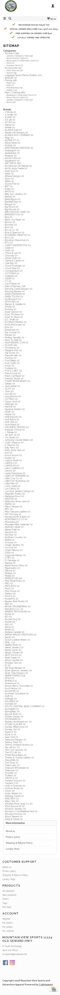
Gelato (10, 383)
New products (9, 895)
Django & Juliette (15, 304)
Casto (9, 250)
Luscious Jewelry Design (19, 491)
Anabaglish (12, 150)
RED (8, 604)
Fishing (11, 80)
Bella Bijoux (12, 199)
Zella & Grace (14, 819)
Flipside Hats (13, 355)
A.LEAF (10, 117)
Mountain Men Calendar (19, 524)
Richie (9, 614)
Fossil (9, 365)
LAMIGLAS (12, 465)
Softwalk (11, 698)
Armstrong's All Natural (18, 166)
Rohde (10, 622)
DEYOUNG (12, 301)
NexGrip (11, 534)
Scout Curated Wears (17, 639)
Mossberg (12, 522)
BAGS (9, 191)
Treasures (11, 770)
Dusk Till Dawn (14, 314)
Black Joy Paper (15, 219)
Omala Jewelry (14, 545)
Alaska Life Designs (16, 132)
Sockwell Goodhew (17, 693)
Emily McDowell (15, 324)
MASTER (11, 499)
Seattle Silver (13, 645)
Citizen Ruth (12, 258)
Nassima (11, 532)
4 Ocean (11, 114)
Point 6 (10, 596)
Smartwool (12, 683)
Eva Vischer (12, 332)
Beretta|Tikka (13, 201)
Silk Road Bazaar (15, 668)
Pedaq (10, 575)
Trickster (11, 773)
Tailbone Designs (15, 739)
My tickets (7, 927)
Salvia (9, 627)
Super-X (10, 732)
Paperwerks (12, 568)
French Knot (13, 373)
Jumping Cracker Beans (19, 440)
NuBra (9, 540)
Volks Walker (13, 793)
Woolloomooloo (15, 814)
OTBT (9, 557)
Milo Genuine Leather (17, 511)
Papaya (10, 563)
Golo (9, 391)
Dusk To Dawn (14, 317)
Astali (9, 173)
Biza (8, 217)
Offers (5, 899)
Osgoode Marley (15, 555)
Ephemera (12, 330)
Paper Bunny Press (16, 565)
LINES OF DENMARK (17, 476)
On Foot (11, 547)
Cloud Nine (12, 268)
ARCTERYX (13, 163)
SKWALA (11, 680)
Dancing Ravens (15, 291)
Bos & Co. (12, 230)
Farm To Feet (13, 340)
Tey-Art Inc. (12, 747)
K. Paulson (12, 445)
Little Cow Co (13, 478)
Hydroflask (12, 424)
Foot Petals (12, 360)
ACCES (10, 122)
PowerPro (11, 598)
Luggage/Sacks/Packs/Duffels (23, 75)
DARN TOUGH (14, 296)
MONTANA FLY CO (16, 519)
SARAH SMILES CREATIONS (20, 634)
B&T (8, 186)
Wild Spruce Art (15, 806)
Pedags (10, 573)
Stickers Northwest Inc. (18, 721)
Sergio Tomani (14, 652)
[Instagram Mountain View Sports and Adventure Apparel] (12, 962)
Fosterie (10, 368)
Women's (12, 53)
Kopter (10, 458)
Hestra (10, 414)
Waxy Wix (12, 801)
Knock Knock (13, 455)
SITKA (9, 678)
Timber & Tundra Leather (19, 757)
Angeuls (11, 155)
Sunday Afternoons (16, 727)
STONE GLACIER (15, 724)
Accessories (13, 68)
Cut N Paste (12, 283)
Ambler (10, 145)
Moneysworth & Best (17, 517)
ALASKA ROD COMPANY (19, 135)
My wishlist (8, 931)
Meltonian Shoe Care (17, 501)
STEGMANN (12, 719)
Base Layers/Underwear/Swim (22, 60)
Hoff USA (11, 422)
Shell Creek (12, 657)
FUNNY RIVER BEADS (17, 381)
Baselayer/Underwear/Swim (21, 95)
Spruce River (13, 714)
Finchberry (12, 347)
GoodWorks (13, 396)
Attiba (9, 181)
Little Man (11, 483)
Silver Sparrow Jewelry (18, 670)
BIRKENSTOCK (14, 214)
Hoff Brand (12, 419)
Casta (9, 248)
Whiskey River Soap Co (18, 803)
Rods (10, 85)
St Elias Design (14, 716)
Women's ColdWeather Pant (21, 811)
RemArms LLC (14, 609)
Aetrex (10, 125)
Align (9, 137)
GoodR (10, 394)
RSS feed (6, 907)
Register (6, 919)
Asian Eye (11, 171)
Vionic (10, 791)
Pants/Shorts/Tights (17, 58)
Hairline (10, 406)
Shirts (10, 63)
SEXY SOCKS (13, 655)
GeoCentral (12, 386)
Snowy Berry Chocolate (19, 686)
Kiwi (8, 452)
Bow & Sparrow (14, 232)
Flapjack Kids (13, 350)
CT (8, 281)
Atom (9, 178)
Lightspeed (46, 984)
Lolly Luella (12, 486)
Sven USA (11, 737)
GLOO (10, 388)
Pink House (12, 591)
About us (10, 831)
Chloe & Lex (13, 253)
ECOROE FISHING (15, 322)
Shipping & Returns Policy (19, 843)
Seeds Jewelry (14, 647)
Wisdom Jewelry (15, 809)
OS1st (9, 552)
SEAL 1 (10, 642)
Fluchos (10, 358)
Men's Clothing (15, 92)
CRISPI (10, 278)
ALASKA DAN (13, 130)
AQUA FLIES (13, 158)
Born (9, 227)
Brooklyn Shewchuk (17, 240)
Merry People (13, 506)
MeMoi (10, 504)
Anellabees (12, 153)
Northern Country (15, 537)
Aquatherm (12, 160)
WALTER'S (12, 798)
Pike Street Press (15, 581)
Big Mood (11, 207)
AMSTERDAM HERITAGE (19, 148)
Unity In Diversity (15, 785)
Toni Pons (11, 762)
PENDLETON (13, 578)
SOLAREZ (11, 701)
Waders (11, 90)
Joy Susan (12, 437)
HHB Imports (13, 417)
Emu (9, 327)
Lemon (10, 470)
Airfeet (10, 127)
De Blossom (13, 299)
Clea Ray (11, 263)
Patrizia (10, 570)
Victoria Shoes (14, 788)
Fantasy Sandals (14, 337)
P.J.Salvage (12, 560)
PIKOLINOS (12, 586)
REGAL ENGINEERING (18, 606)
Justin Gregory (14, 442)
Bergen (10, 204)
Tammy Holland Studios (19, 744)
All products (8, 891)
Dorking (10, 309)
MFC (9, 509)
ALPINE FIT (12, 140)
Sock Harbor (13, 688)
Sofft (9, 696)
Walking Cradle (14, 796)
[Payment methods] (54, 989)
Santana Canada (14, 632)
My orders (7, 923)
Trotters (10, 775)
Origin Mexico (14, 550)
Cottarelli (11, 276)
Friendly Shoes (14, 378)
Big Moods (12, 209)
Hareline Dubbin (15, 409)
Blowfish (11, 224)
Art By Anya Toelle (16, 168)
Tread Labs (12, 765)
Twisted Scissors (15, 780)
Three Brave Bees (15, 755)
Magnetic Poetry (15, 493)
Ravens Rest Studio (16, 601)
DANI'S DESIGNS (15, 294)
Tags (4, 903)
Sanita (9, 629)
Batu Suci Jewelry (15, 194)
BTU (9, 242)
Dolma (10, 306)
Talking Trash (13, 742)
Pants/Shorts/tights (17, 97)
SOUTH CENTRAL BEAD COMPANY (24, 706)
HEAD (9, 411)
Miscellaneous (14, 87)
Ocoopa (11, 542)
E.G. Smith (12, 319)
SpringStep (12, 711)
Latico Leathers (14, 468)
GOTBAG (11, 399)
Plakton (10, 593)
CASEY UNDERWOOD (18, 245)
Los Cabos (12, 488)
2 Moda (10, 112)
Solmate (11, 704)
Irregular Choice (15, 429)
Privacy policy (13, 837)
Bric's (9, 237)
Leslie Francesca (15, 473)
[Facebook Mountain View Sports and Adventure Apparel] (5, 962)
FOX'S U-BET (13, 371)
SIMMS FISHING (15, 675)
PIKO (9, 583)
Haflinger (11, 404)
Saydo (10, 637)
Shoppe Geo (13, 663)
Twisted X (11, 783)
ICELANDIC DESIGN (17, 427)
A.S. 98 (10, 119)
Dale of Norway (15, 286)
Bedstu (10, 196)
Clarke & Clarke (14, 260)
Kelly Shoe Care (15, 450)
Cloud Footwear (15, 265)
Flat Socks (12, 353)
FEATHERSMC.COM (16, 342)
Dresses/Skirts (14, 65)
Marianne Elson (14, 496)
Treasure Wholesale (17, 768)
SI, (7, 665)
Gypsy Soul (12, 401)
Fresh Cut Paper (14, 376)
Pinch (9, 588)
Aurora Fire (12, 184)
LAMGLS (11, 463)
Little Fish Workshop (17, 481)
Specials (11, 78)
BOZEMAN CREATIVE (17, 235)
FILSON (11, 345)
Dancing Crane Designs (18, 289)
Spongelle (12, 709)
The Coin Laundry (16, 750)
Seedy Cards (13, 650)
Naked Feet (12, 529)
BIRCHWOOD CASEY (17, 212)
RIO (8, 616)
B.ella (9, 189)
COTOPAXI (12, 273)
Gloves (11, 73)
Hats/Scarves (14, 70)
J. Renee (11, 432)
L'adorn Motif (13, 460)
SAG (9, 624)
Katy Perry (12, 447)
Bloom (10, 222)
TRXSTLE (11, 778)
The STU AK (13, 752)
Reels (10, 83)
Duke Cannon (13, 312)
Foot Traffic (12, 363)
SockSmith (12, 691)
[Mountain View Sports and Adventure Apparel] (16, 7)
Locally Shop (13, 849)
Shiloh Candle (14, 660)
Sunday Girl (12, 729)
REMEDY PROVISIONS (17, 611)
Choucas (11, 255)
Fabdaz (10, 335)
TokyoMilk (12, 760)
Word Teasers (14, 816)
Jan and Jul (12, 435)
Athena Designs (14, 176)
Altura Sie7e (12, 143)
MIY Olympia (13, 514)
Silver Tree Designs (16, 673)
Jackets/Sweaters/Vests (19, 56)
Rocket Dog (12, 619)
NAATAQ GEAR (14, 527)
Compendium (14, 271)
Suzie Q (10, 734)
